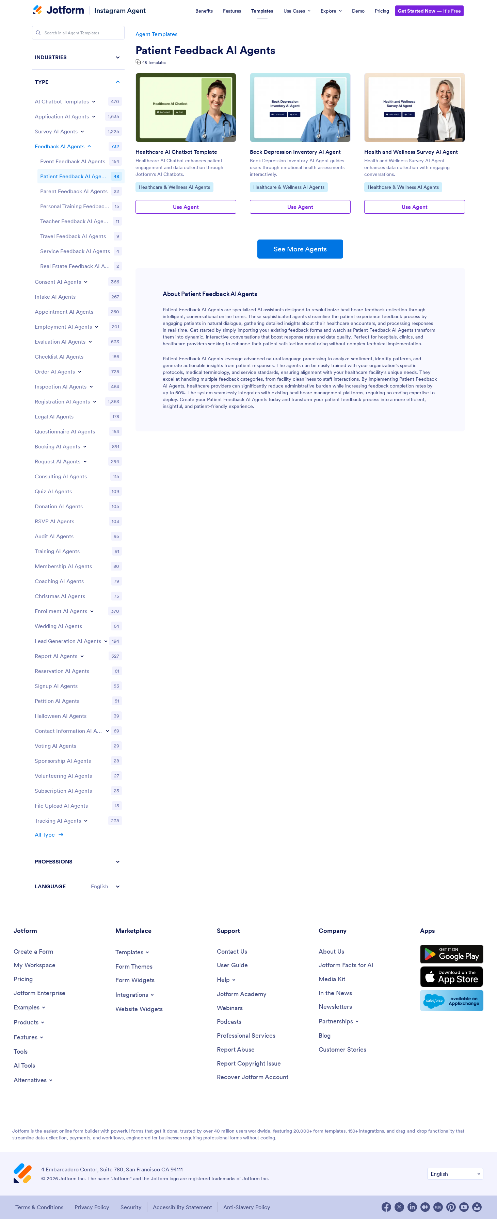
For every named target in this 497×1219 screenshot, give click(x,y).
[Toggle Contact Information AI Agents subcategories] (107, 730)
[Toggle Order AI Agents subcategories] (79, 371)
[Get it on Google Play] (451, 954)
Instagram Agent (120, 10)
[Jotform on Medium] (425, 1207)
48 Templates (154, 62)
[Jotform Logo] (58, 10)
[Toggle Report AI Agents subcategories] (82, 656)
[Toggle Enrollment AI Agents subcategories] (92, 611)
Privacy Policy (92, 1207)
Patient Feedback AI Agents (205, 50)
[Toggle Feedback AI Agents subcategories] (89, 146)
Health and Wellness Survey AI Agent (411, 151)
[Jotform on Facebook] (386, 1207)
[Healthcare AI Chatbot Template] (186, 107)
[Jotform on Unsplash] (477, 1207)
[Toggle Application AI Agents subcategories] (93, 116)
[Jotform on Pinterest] (451, 1207)
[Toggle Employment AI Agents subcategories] (96, 326)
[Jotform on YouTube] (464, 1207)
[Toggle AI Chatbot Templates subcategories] (93, 101)
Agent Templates (156, 34)
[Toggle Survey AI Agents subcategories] (82, 131)
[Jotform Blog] (438, 1207)
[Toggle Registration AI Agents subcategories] (94, 401)
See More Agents (300, 249)
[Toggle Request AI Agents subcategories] (85, 461)
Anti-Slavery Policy (246, 1207)
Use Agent (186, 206)
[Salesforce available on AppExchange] (451, 1000)
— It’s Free (429, 11)
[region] (78, 472)
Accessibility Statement (182, 1207)
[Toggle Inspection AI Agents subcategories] (91, 386)
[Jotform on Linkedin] (412, 1207)
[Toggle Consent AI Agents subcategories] (85, 281)
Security (131, 1207)
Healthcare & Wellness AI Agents (174, 187)
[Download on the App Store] (451, 976)
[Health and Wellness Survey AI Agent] (415, 107)
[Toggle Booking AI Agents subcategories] (84, 446)
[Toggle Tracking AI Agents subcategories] (85, 820)
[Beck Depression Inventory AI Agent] (300, 107)
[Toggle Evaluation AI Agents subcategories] (90, 341)
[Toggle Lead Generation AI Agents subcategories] (105, 641)
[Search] (38, 32)
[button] (78, 886)
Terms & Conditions (39, 1207)
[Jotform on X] (399, 1207)
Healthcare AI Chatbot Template (176, 151)
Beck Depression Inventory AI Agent (295, 151)
